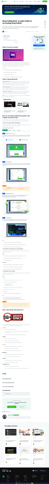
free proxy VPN (27, 95)
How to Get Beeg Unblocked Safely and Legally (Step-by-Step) (10, 40)
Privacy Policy (25, 477)
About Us (42, 477)
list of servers (28, 163)
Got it (32, 483)
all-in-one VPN (9, 187)
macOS (8, 481)
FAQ (15, 480)
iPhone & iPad (8, 477)
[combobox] (43, 478)
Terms (29, 483)
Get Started (45, 1)
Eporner (4, 344)
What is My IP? (17, 477)
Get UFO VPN (11, 406)
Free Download (8, 12)
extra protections (21, 195)
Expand (16, 42)
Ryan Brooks (10, 415)
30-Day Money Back (17, 481)
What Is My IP (21, 406)
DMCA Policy (25, 480)
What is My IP (11, 219)
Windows (8, 480)
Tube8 (6, 366)
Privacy (27, 483)
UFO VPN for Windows (12, 133)
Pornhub (4, 327)
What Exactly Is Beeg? (6, 37)
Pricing (14, 1)
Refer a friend (33, 477)
